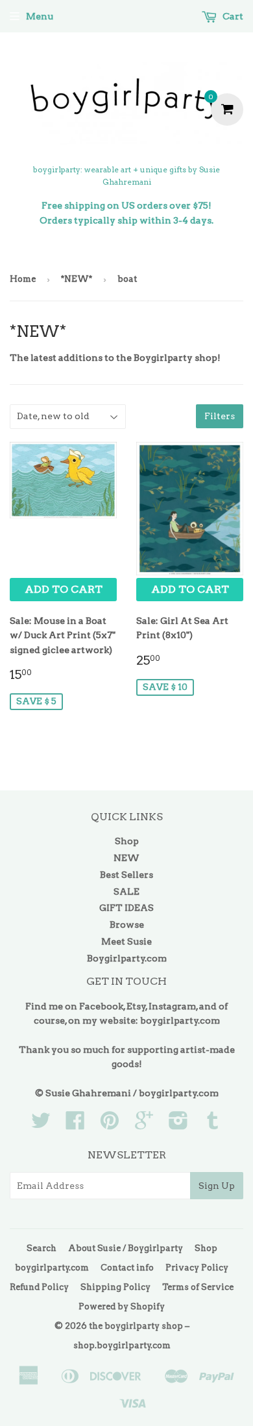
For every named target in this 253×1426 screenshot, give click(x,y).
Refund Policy (39, 1287)
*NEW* (76, 279)
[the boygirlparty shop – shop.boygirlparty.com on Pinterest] (109, 1125)
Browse (127, 924)
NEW (126, 858)
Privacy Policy (196, 1267)
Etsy (136, 1006)
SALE (126, 891)
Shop (127, 841)
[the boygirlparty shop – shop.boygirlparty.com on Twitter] (41, 1125)
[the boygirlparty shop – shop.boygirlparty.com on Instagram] (178, 1125)
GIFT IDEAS (126, 908)
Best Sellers (126, 874)
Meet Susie (126, 941)
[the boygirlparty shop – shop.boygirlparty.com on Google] (144, 1125)
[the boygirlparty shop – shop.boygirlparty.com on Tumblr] (213, 1125)
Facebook (101, 1006)
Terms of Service (198, 1287)
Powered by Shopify (121, 1306)
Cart (232, 16)
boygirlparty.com (180, 1020)
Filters (219, 416)
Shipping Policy (115, 1287)
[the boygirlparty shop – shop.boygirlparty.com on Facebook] (75, 1125)
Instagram (172, 1006)
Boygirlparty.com (127, 958)
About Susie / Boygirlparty (125, 1248)
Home (23, 279)
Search (41, 1248)
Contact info (127, 1267)
